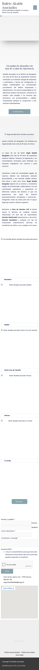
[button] (19, 280)
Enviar (7, 571)
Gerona (7, 415)
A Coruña (7, 461)
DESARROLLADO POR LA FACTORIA (13, 666)
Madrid (6, 325)
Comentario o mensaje (10, 538)
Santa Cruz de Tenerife (12, 370)
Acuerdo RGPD (6, 549)
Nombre (34, 523)
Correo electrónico (8, 531)
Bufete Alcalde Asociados (12, 5)
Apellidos (35, 527)
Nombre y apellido (8, 519)
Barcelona (7, 280)
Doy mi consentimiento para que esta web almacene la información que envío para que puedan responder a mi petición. (21, 554)
